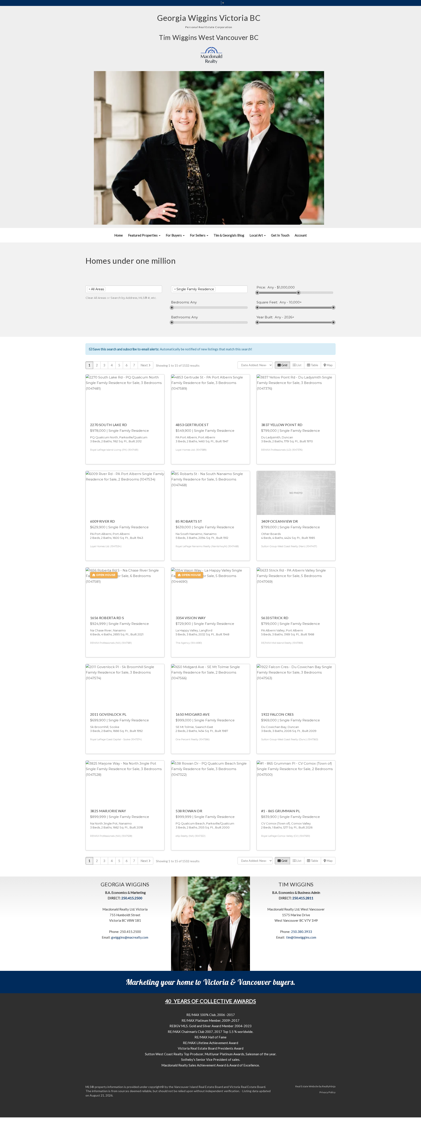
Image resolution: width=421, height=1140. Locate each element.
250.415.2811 (302, 898)
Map (329, 365)
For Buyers (174, 235)
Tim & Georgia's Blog (229, 235)
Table (314, 365)
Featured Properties (143, 235)
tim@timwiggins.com (301, 937)
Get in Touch (280, 235)
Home (118, 235)
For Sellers (198, 235)
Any (271, 287)
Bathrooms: (181, 317)
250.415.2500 (131, 898)
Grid (284, 365)
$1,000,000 (286, 287)
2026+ (289, 317)
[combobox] (124, 289)
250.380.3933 (301, 932)
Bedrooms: (180, 302)
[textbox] (113, 289)
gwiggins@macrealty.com (129, 937)
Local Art (257, 235)
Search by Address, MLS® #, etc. (134, 297)
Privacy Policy (327, 1092)
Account (301, 235)
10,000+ (295, 302)
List (298, 365)
